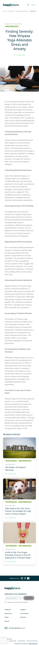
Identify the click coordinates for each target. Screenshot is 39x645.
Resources (11, 11)
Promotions (24, 613)
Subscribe (29, 598)
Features (8, 609)
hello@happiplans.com (17, 628)
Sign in (33, 5)
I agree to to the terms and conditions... (18, 602)
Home (4, 11)
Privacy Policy (12, 641)
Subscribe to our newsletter (16, 594)
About (7, 621)
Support (23, 609)
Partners (23, 617)
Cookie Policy (21, 641)
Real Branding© (33, 643)
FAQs (7, 617)
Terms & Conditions (32, 641)
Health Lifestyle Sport (22, 11)
